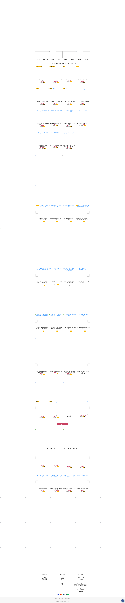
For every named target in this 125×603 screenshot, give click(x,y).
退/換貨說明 (62, 578)
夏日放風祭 (53, 4)
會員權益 (62, 580)
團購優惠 (62, 4)
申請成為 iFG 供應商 (80, 577)
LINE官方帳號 (44, 579)
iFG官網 (44, 577)
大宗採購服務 (81, 579)
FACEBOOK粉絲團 (44, 578)
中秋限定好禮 (48, 4)
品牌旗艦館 (77, 4)
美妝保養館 (58, 4)
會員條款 (62, 582)
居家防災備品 (67, 4)
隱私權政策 (62, 583)
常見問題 (62, 579)
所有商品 (71, 4)
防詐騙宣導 (62, 584)
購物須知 (62, 577)
